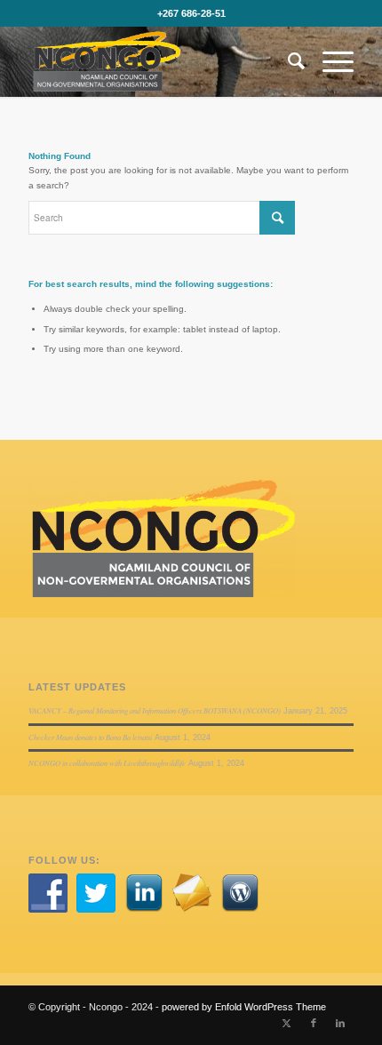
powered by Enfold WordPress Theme (244, 1006)
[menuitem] (287, 61)
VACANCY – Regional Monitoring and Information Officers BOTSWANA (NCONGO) (154, 710)
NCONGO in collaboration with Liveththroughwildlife (107, 763)
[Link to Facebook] (313, 1022)
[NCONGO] (158, 61)
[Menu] (329, 61)
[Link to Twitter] (287, 1022)
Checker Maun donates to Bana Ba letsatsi (90, 737)
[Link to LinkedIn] (340, 1022)
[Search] (287, 61)
